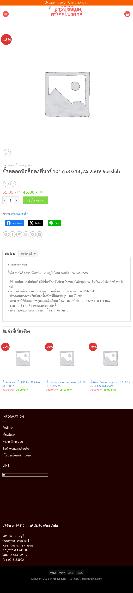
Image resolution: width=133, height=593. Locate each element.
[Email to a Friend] (26, 234)
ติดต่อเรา (7, 428)
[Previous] (2, 367)
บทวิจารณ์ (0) (28, 253)
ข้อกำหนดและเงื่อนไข (15, 448)
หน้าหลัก (7, 165)
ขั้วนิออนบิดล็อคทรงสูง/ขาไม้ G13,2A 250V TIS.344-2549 (110, 384)
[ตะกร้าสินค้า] (127, 14)
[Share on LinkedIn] (39, 234)
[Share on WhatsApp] (6, 234)
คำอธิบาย (10, 253)
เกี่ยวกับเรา (9, 435)
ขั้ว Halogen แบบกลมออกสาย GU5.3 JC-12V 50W (66, 384)
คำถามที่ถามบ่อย (12, 441)
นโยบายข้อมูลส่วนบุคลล (16, 455)
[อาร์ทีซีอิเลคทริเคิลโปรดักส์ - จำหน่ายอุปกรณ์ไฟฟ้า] (67, 14)
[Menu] (6, 14)
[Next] (130, 367)
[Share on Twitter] (19, 234)
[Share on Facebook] (12, 234)
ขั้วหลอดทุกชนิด (23, 165)
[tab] (10, 253)
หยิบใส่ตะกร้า (35, 200)
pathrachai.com (93, 578)
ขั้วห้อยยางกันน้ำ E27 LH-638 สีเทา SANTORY (21, 384)
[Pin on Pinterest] (33, 234)
